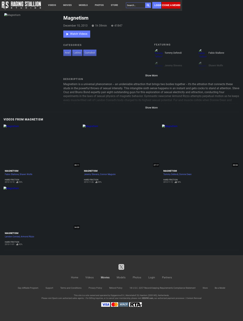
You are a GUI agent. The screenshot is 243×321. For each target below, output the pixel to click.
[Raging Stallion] (21, 5)
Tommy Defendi (170, 174)
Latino (77, 52)
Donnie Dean (185, 174)
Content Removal (194, 298)
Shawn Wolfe (26, 174)
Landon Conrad (12, 236)
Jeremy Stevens (91, 174)
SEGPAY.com (147, 298)
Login (157, 5)
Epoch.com (57, 298)
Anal (67, 52)
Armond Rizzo (27, 236)
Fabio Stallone (12, 174)
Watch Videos (78, 34)
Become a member (171, 5)
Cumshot (90, 52)
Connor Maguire (107, 174)
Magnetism (11, 171)
